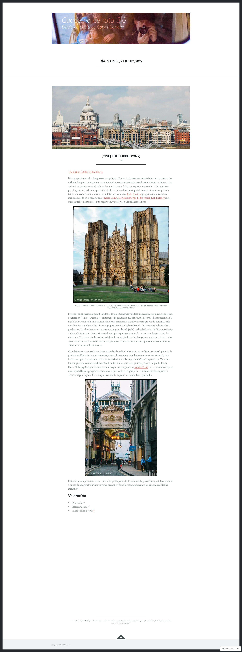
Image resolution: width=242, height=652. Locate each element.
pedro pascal (165, 621)
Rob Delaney (158, 197)
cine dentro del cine (110, 621)
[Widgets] (121, 636)
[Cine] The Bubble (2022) (121, 156)
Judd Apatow (134, 193)
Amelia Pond (141, 367)
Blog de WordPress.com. (61, 644)
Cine (121, 160)
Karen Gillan (110, 197)
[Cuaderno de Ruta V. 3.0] (121, 28)
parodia (157, 621)
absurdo (97, 621)
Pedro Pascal (143, 197)
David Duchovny (127, 197)
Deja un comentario (124, 623)
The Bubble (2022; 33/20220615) (85, 171)
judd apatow (140, 621)
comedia (120, 621)
